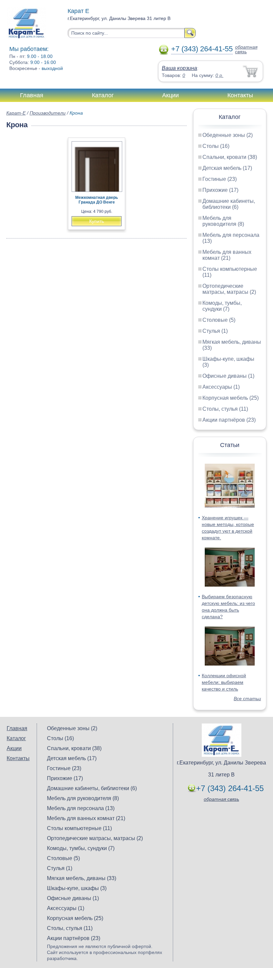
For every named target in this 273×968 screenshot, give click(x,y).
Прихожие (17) (220, 190)
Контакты (240, 95)
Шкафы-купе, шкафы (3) (77, 888)
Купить (96, 221)
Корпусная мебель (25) (230, 398)
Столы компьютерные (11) (79, 828)
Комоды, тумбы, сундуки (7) (222, 306)
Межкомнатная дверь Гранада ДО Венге (96, 200)
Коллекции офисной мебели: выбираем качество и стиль (224, 682)
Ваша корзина (179, 68)
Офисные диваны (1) (228, 376)
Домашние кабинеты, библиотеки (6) (228, 204)
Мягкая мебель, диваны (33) (81, 878)
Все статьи (247, 698)
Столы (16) (215, 146)
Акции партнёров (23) (229, 420)
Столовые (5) (218, 320)
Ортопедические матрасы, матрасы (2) (229, 289)
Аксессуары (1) (221, 387)
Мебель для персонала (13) (81, 808)
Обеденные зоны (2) (227, 135)
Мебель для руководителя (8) (223, 221)
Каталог (103, 95)
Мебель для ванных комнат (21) (226, 255)
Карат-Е (16, 113)
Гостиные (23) (219, 179)
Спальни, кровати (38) (229, 157)
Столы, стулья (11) (225, 409)
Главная (31, 95)
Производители (48, 113)
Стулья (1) (215, 331)
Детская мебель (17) (227, 168)
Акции (170, 95)
